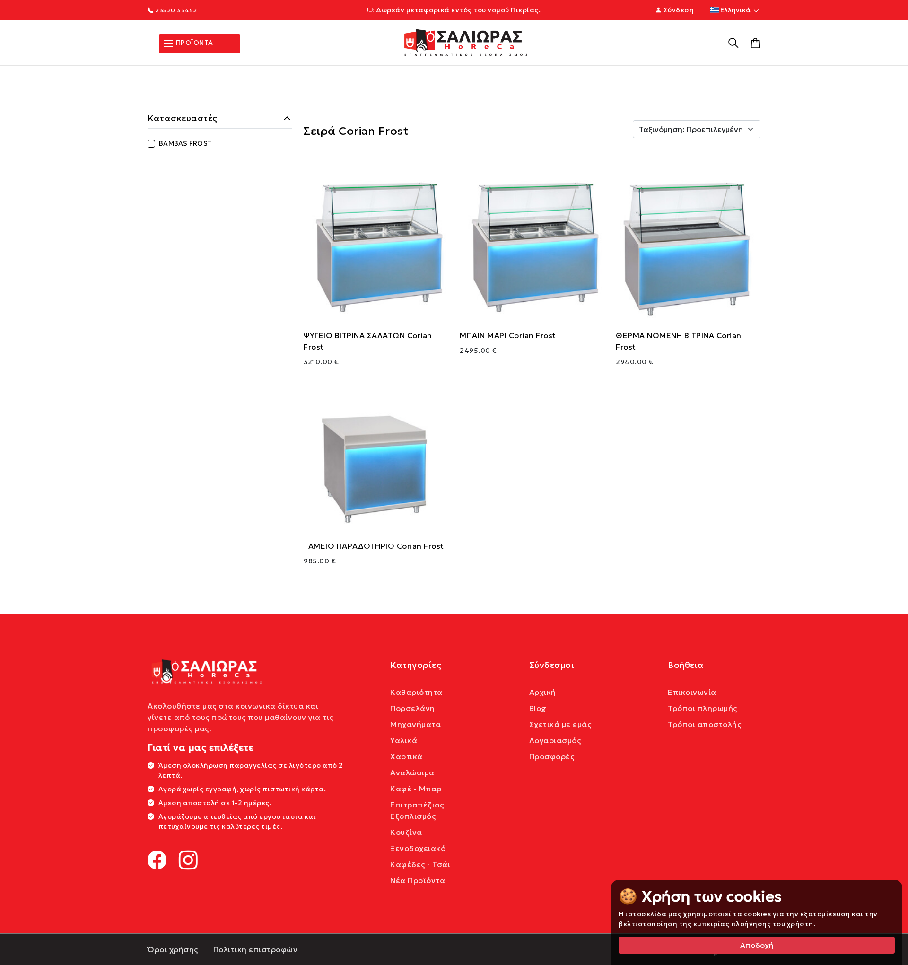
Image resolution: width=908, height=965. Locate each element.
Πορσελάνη (412, 708)
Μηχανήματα (415, 724)
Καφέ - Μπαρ (416, 788)
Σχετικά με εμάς (560, 724)
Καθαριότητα (416, 692)
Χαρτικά (406, 756)
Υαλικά (403, 740)
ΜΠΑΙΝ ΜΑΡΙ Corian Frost (508, 335)
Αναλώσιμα (412, 772)
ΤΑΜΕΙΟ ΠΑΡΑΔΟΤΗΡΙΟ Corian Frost (374, 546)
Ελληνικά (735, 10)
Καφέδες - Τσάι (420, 864)
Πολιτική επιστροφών (255, 949)
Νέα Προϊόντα (417, 880)
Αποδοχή (757, 945)
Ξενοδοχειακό (417, 848)
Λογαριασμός (555, 740)
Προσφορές (552, 756)
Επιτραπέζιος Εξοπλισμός (417, 810)
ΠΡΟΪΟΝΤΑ (193, 42)
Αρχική (542, 692)
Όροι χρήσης (173, 949)
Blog (538, 708)
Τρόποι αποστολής (704, 724)
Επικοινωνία (692, 692)
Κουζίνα (406, 832)
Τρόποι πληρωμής (702, 708)
